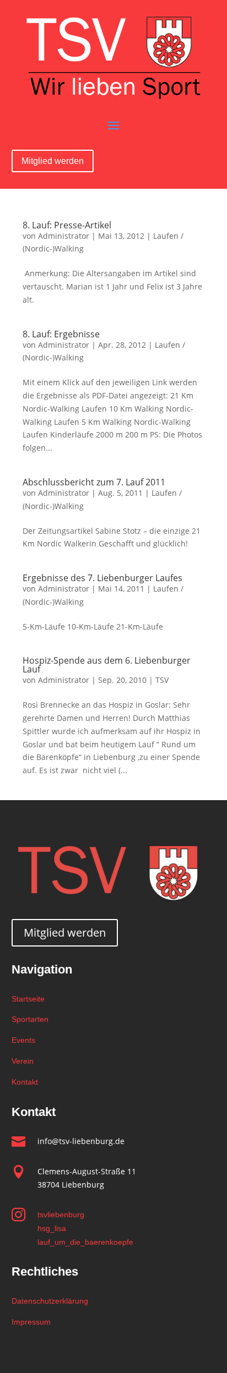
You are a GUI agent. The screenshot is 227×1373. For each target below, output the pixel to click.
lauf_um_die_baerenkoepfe (85, 1242)
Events (23, 1040)
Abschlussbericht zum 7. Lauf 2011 (94, 482)
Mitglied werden (52, 161)
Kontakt (25, 1081)
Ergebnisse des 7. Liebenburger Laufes (102, 578)
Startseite (28, 998)
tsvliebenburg (60, 1214)
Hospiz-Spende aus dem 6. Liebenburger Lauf (107, 664)
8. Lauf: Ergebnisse (61, 334)
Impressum (31, 1321)
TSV (162, 680)
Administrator (63, 236)
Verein (23, 1061)
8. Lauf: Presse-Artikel (67, 225)
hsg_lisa (51, 1228)
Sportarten (30, 1019)
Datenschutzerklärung (50, 1301)
